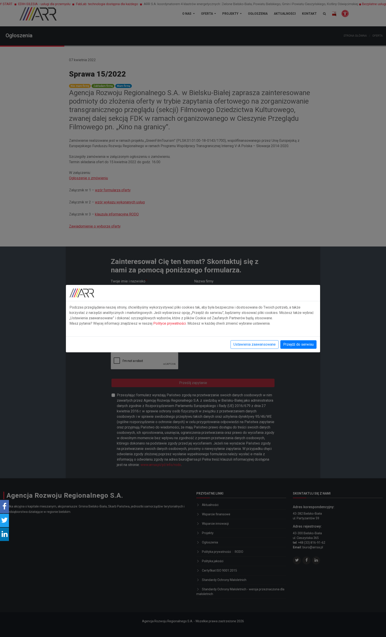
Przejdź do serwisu (298, 344)
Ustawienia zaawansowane (254, 344)
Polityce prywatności (169, 323)
